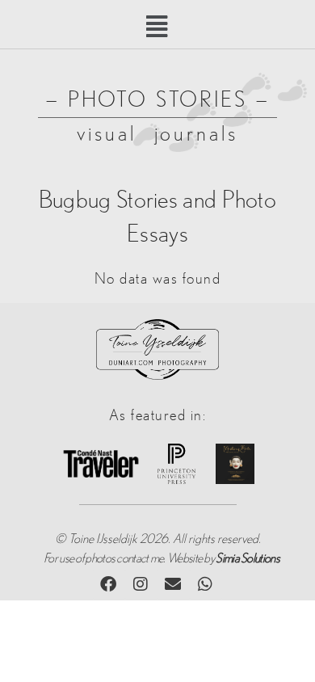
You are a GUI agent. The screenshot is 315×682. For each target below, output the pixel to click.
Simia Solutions (247, 558)
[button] (158, 27)
